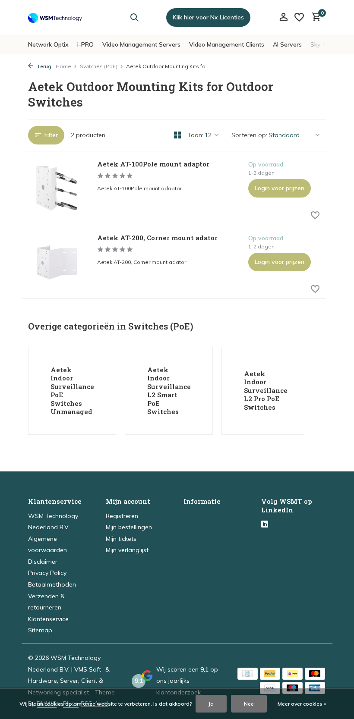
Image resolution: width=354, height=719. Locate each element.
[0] (314, 17)
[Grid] (177, 135)
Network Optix (48, 44)
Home (63, 66)
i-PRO (85, 44)
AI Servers (287, 44)
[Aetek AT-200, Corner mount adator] (56, 262)
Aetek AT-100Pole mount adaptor (153, 164)
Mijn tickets (121, 539)
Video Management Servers (141, 44)
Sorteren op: (249, 135)
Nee (249, 703)
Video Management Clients (226, 44)
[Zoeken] (134, 17)
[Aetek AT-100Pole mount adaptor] (56, 188)
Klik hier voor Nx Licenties (208, 17)
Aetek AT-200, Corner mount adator (157, 238)
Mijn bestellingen (129, 527)
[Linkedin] (264, 524)
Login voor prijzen (279, 188)
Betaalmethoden (52, 584)
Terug (43, 66)
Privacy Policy (47, 573)
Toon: (195, 135)
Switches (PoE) (98, 66)
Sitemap (40, 630)
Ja (211, 703)
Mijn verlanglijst (127, 550)
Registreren (122, 516)
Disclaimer (42, 561)
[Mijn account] (283, 17)
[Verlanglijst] (299, 17)
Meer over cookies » (302, 703)
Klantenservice (48, 619)
